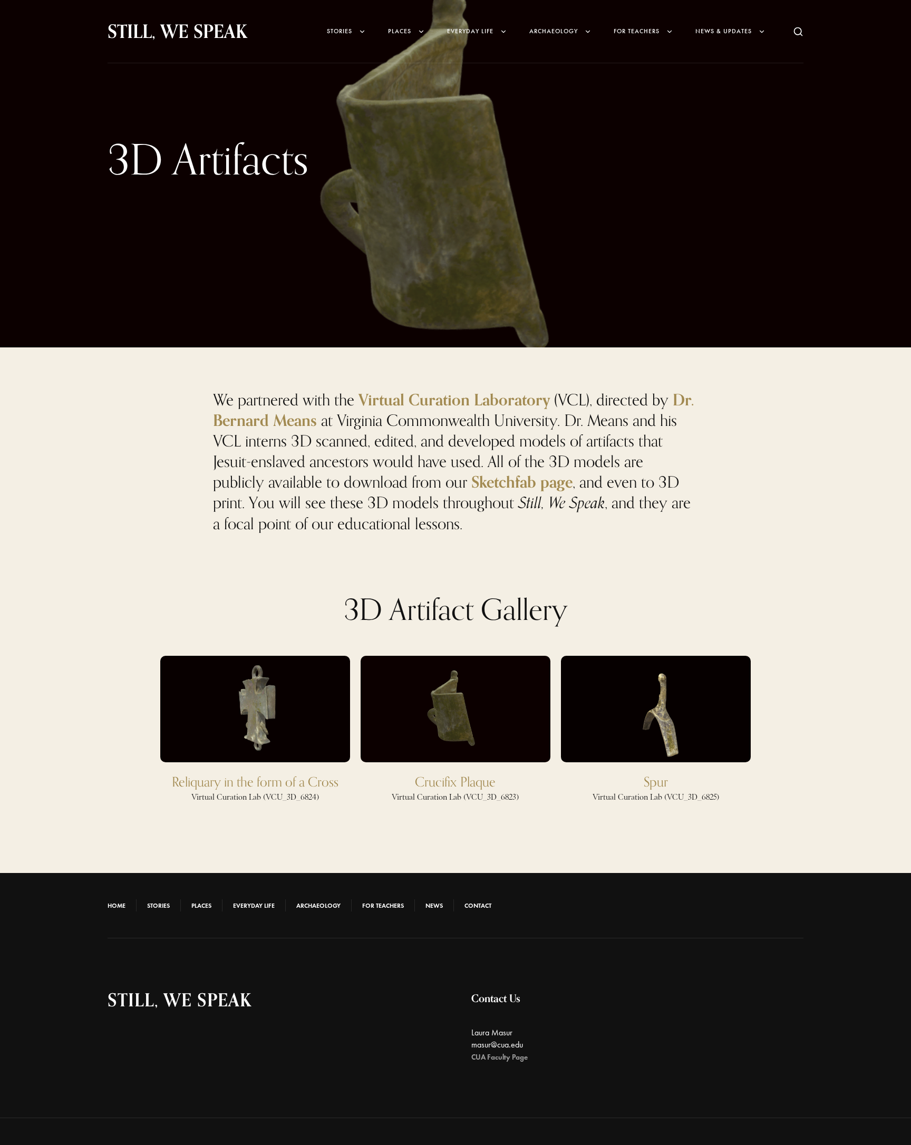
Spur (656, 782)
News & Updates (723, 31)
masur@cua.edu (497, 1045)
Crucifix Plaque (455, 782)
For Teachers (637, 31)
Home (116, 906)
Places (399, 31)
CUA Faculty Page (499, 1057)
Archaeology (553, 31)
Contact (477, 906)
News (434, 906)
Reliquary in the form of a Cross (255, 782)
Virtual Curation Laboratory (454, 400)
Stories (339, 31)
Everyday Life (470, 31)
